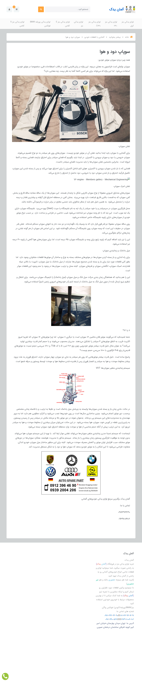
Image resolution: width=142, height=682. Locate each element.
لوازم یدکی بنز (78, 24)
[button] (16, 9)
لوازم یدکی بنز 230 (111, 24)
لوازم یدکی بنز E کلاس (63, 24)
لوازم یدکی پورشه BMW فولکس (40, 24)
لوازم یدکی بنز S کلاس (17, 24)
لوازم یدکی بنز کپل (128, 24)
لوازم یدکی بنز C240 (95, 24)
